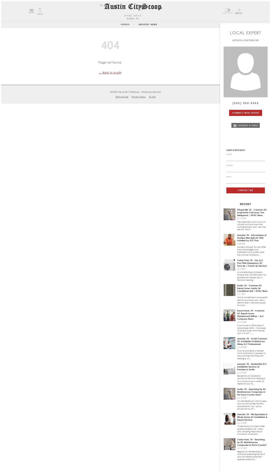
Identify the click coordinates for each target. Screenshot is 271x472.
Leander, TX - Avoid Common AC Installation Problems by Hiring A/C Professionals (252, 341)
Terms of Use (121, 96)
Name (229, 154)
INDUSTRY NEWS (147, 24)
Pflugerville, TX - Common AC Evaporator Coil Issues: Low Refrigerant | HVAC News (252, 212)
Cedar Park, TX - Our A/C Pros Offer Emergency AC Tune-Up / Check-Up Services (252, 263)
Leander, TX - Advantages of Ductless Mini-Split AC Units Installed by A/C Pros (251, 238)
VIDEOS (125, 24)
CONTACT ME (245, 190)
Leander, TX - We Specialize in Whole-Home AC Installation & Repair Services (252, 417)
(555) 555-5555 (245, 103)
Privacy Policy (139, 96)
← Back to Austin (110, 72)
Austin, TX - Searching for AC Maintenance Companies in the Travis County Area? (251, 392)
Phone (229, 165)
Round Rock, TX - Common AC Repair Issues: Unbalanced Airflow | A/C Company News (250, 314)
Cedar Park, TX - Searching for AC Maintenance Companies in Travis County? (252, 442)
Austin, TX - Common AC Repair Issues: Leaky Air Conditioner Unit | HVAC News (252, 288)
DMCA (152, 96)
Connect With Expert (245, 112)
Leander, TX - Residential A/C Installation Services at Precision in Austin (252, 367)
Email (229, 177)
